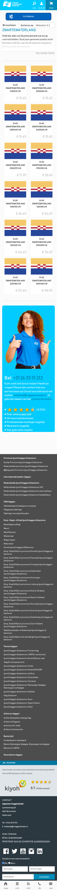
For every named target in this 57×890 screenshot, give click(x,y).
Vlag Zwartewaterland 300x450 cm (41, 280)
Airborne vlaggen (12, 714)
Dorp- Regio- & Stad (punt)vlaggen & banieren (25, 520)
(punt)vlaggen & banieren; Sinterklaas (21, 677)
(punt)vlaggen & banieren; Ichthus (19, 674)
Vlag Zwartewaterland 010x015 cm (15, 88)
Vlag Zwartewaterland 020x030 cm (41, 88)
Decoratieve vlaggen (13, 755)
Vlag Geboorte (10, 696)
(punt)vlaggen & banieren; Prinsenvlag (21, 651)
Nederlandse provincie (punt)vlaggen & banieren (26, 466)
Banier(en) (9, 736)
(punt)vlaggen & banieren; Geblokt (19, 692)
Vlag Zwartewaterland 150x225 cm (15, 242)
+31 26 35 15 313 (28, 378)
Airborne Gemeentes (13, 729)
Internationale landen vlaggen (17, 477)
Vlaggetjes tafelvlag (13, 510)
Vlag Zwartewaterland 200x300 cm (41, 242)
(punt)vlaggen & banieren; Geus (18, 699)
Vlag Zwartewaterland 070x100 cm (41, 165)
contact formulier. (41, 399)
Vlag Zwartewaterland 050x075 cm (15, 165)
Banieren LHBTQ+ (12, 748)
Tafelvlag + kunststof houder (16, 513)
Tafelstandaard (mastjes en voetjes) (20, 506)
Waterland (8, 544)
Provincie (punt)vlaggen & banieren (20, 458)
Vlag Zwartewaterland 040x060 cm (41, 126)
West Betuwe (10, 532)
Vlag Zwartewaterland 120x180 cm (41, 203)
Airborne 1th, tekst (12, 726)
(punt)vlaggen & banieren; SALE (18, 707)
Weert (6, 528)
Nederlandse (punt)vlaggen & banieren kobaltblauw (27, 495)
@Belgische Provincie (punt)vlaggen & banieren (25, 470)
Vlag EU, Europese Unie (14, 662)
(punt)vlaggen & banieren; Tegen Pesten (22, 703)
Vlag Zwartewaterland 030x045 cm (15, 126)
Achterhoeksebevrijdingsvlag (17, 718)
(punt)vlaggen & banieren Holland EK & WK (23, 670)
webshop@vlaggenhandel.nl (30, 395)
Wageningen (9, 540)
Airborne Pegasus (12, 722)
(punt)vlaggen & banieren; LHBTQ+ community (25, 655)
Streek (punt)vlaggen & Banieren (19, 547)
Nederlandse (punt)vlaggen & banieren (21, 483)
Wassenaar (9, 536)
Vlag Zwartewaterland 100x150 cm (15, 203)
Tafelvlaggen (9, 502)
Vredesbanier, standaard (15, 740)
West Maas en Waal (12, 525)
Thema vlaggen (10, 646)
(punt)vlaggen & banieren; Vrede (18, 666)
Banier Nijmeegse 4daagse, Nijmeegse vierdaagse (27, 744)
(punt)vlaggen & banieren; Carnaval (20, 681)
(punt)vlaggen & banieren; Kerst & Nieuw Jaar (24, 658)
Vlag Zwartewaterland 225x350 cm (15, 280)
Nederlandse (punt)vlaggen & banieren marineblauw (28, 491)
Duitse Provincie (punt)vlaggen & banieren (23, 462)
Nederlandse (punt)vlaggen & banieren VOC (23, 487)
